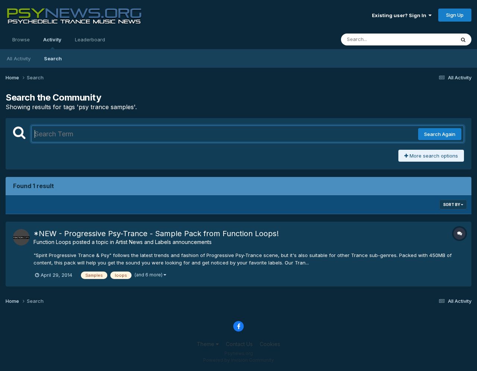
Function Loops (52, 242)
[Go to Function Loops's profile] (21, 237)
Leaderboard (90, 39)
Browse (21, 39)
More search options (433, 156)
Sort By (452, 204)
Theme (206, 344)
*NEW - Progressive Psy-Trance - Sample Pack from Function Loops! (156, 233)
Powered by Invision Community (238, 360)
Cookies (270, 344)
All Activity (19, 58)
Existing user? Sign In (400, 15)
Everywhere (432, 39)
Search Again (439, 134)
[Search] (463, 39)
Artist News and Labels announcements (164, 242)
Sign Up (455, 15)
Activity (52, 39)
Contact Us (239, 344)
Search (53, 58)
